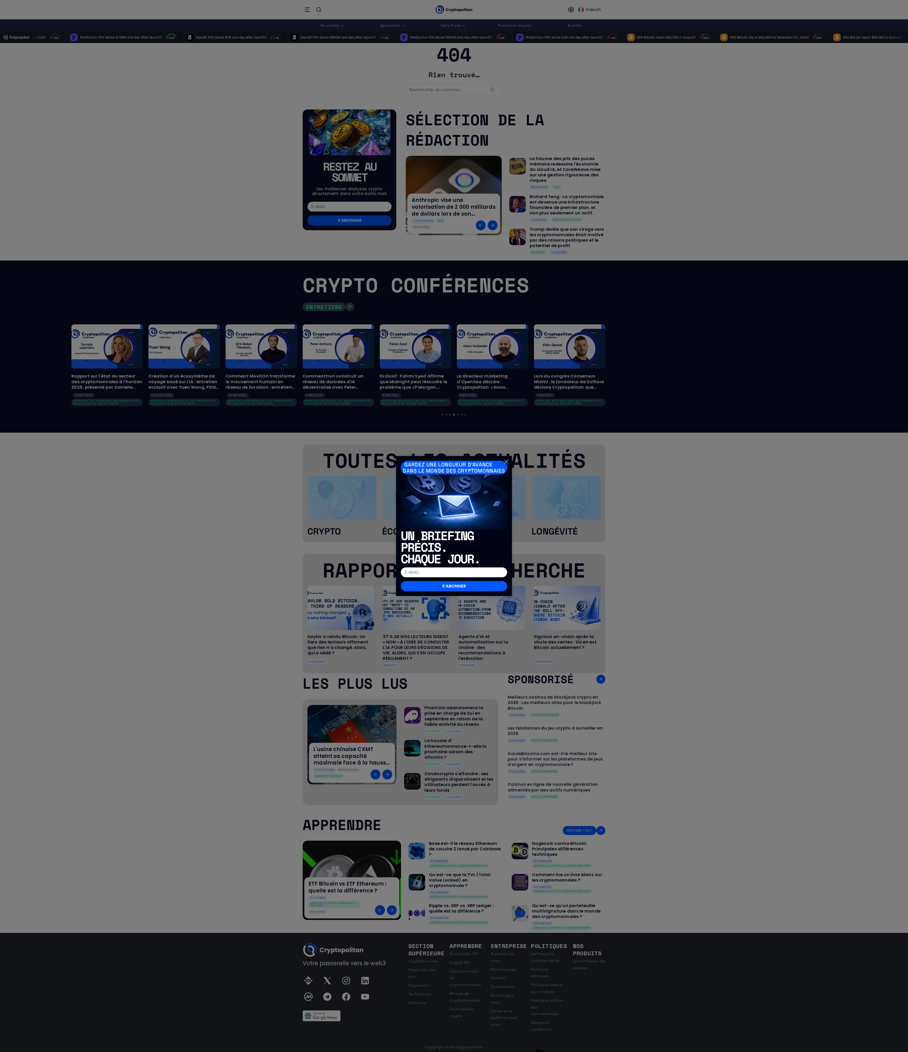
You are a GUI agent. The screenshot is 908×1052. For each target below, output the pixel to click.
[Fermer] (506, 461)
